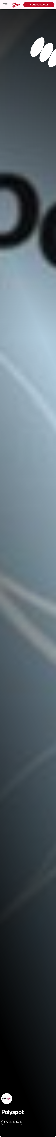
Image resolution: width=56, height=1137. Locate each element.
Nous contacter (39, 4)
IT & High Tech (12, 1122)
